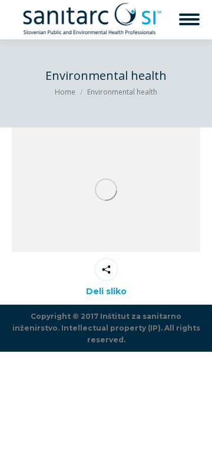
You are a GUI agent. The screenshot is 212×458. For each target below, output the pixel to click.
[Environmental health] (106, 189)
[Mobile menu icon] (189, 19)
